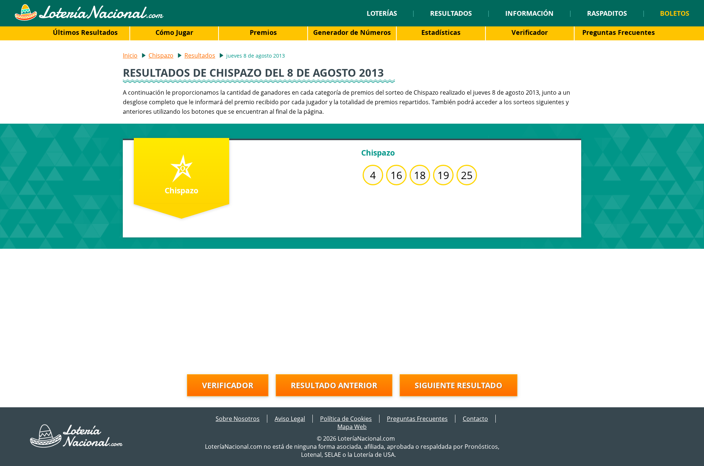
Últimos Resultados (85, 32)
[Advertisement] (352, 300)
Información (529, 13)
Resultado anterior (334, 385)
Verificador (529, 32)
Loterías (382, 13)
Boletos (674, 13)
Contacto (475, 419)
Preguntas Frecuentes (618, 32)
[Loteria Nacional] (89, 19)
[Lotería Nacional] (76, 445)
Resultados (451, 13)
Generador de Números (352, 32)
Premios (263, 32)
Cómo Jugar (174, 32)
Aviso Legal (290, 419)
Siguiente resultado (458, 385)
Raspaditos (607, 13)
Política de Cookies (346, 419)
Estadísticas (441, 32)
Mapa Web (352, 427)
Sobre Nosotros (238, 419)
